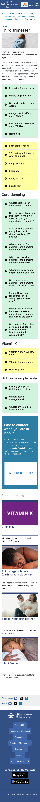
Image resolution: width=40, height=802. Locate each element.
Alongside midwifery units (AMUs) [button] (20, 114)
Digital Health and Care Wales (22, 794)
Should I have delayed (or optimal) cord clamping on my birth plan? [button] (20, 297)
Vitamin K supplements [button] (21, 362)
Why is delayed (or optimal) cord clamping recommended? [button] (21, 247)
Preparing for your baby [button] (21, 88)
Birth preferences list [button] (20, 145)
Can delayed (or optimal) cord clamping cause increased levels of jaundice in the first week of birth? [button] (22, 329)
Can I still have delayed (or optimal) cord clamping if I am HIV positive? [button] (21, 232)
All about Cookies (18, 761)
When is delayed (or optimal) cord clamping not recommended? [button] (21, 260)
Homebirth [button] (15, 133)
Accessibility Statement (20, 731)
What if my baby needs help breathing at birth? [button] (21, 271)
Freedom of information (20, 743)
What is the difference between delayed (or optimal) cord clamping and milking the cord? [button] (21, 312)
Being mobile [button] (16, 178)
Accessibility (20, 725)
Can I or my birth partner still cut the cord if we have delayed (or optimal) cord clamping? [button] (22, 217)
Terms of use (20, 737)
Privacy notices (20, 749)
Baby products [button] (17, 163)
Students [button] (14, 171)
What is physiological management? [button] (20, 408)
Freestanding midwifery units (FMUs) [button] (21, 125)
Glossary (20, 755)
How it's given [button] (16, 369)
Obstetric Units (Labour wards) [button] (21, 104)
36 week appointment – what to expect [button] (21, 154)
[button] (15, 698)
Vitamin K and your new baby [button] (21, 353)
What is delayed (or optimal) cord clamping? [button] (22, 204)
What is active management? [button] (16, 398)
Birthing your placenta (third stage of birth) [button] (20, 388)
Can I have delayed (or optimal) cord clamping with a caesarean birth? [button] (21, 283)
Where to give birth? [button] (20, 95)
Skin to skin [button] (15, 186)
